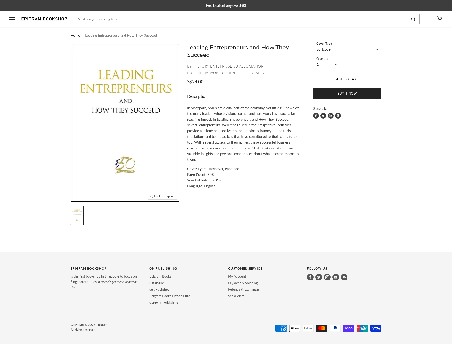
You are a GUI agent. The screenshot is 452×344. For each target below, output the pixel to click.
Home (75, 35)
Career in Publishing (163, 302)
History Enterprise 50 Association (229, 66)
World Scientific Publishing (238, 73)
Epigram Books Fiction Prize (169, 296)
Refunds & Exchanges (244, 289)
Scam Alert (236, 296)
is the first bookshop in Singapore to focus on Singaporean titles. (104, 281)
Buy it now (347, 93)
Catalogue (156, 283)
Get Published (159, 289)
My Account (237, 276)
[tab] (197, 97)
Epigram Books (160, 276)
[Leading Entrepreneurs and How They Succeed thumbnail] (76, 215)
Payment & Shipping (243, 283)
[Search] (413, 19)
